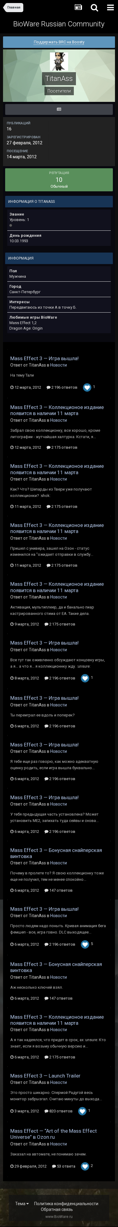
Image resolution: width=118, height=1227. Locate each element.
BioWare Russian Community (58, 24)
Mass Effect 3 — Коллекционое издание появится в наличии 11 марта (57, 410)
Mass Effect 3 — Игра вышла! (44, 358)
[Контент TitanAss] (59, 109)
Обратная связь (57, 1209)
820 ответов (60, 1111)
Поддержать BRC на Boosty (59, 42)
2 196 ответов (64, 387)
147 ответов (60, 890)
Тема (20, 1203)
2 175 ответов (64, 447)
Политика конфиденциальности (66, 1203)
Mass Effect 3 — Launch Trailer (45, 1076)
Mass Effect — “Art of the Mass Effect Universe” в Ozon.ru (53, 1134)
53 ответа (65, 1166)
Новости (58, 365)
